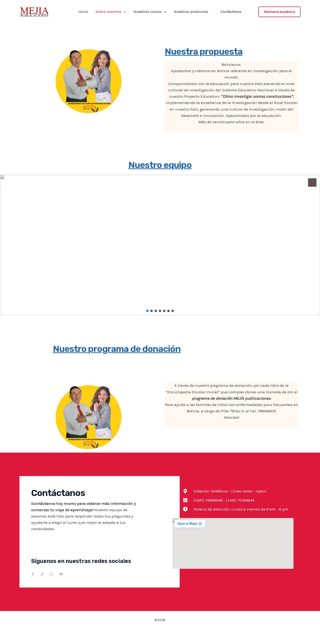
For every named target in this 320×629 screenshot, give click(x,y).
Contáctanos (231, 12)
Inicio (83, 12)
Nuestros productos (193, 12)
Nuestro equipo (160, 165)
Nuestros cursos (148, 12)
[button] (123, 12)
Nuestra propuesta (203, 51)
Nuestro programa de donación (117, 348)
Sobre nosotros (108, 12)
